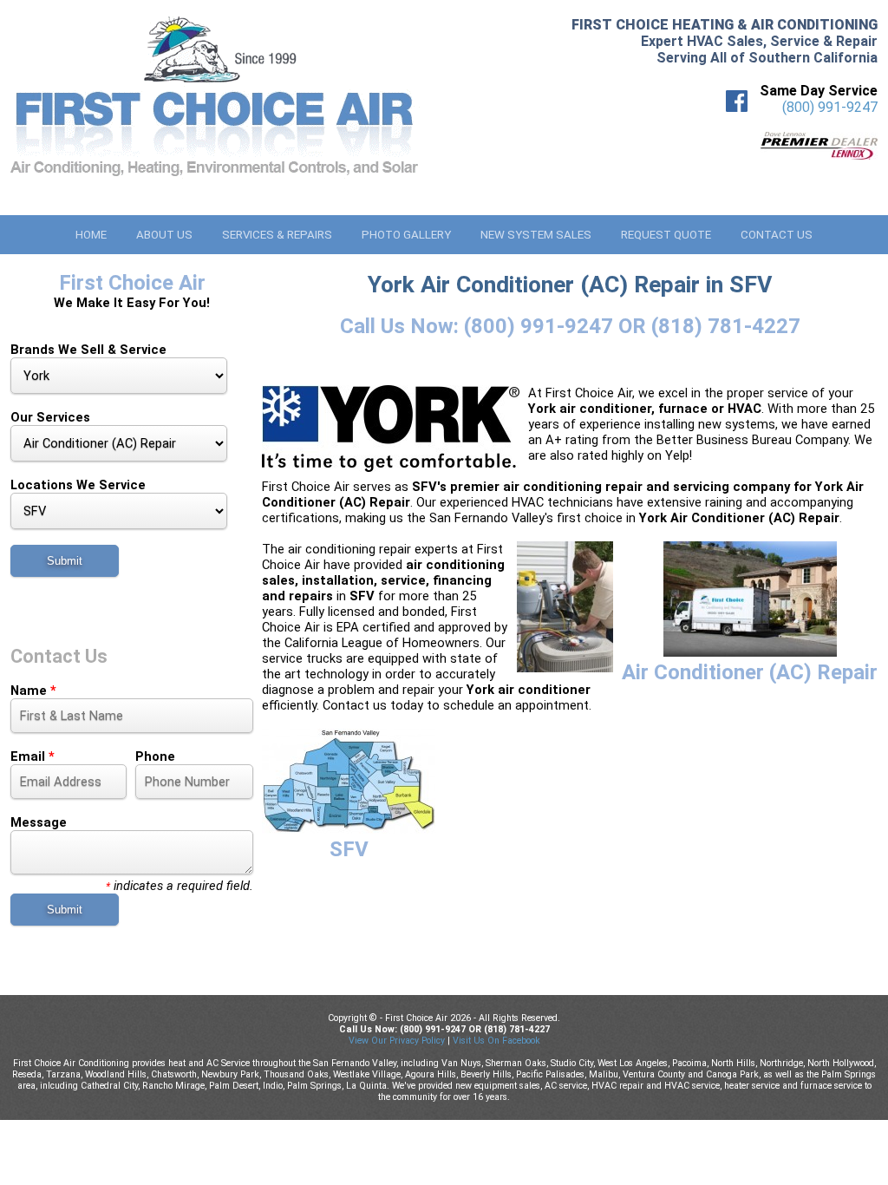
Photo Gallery (406, 234)
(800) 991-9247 (830, 107)
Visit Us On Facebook (496, 1040)
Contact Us (777, 234)
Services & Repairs (277, 234)
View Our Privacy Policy (397, 1040)
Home (91, 234)
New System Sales (535, 234)
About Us (164, 234)
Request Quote (666, 234)
